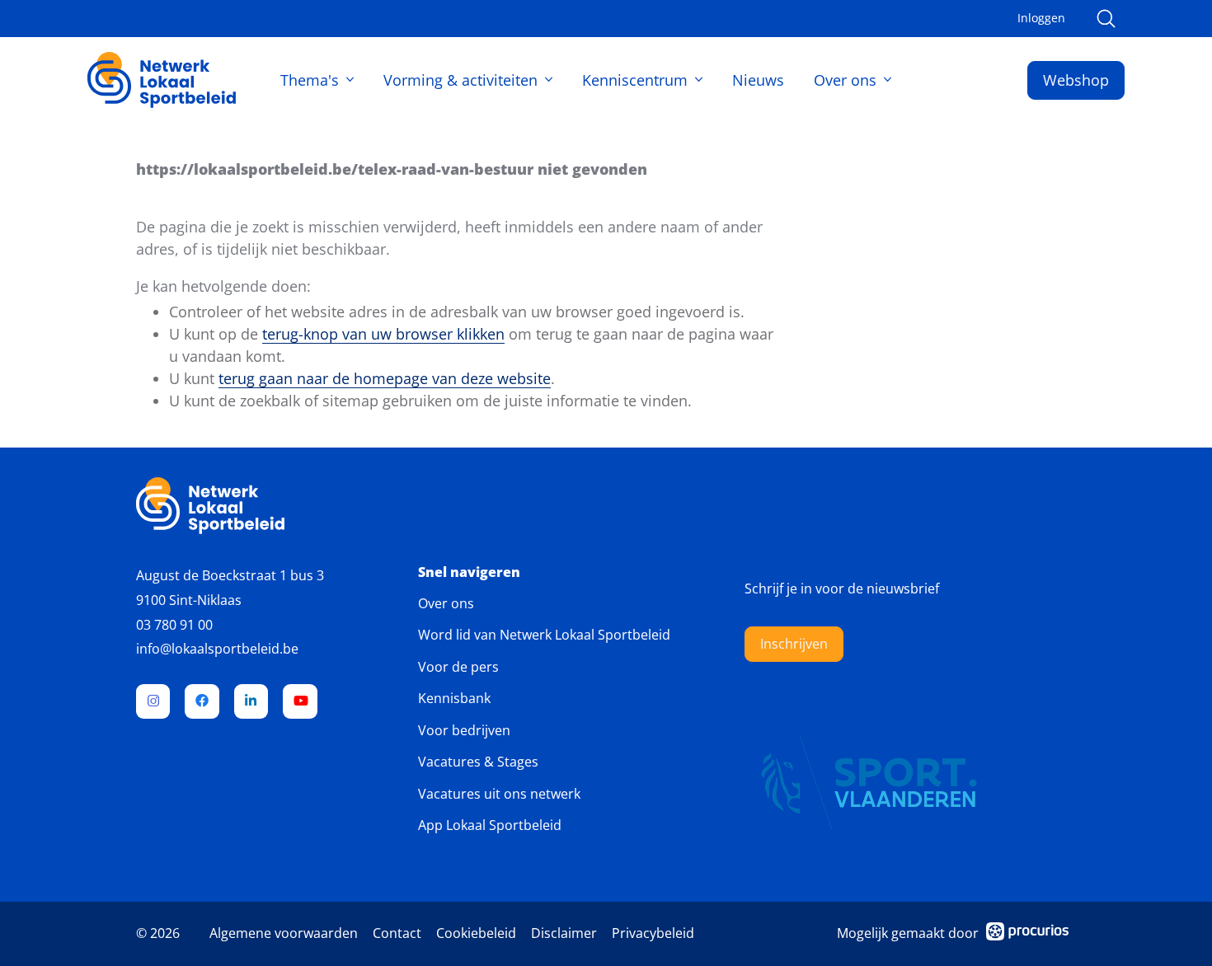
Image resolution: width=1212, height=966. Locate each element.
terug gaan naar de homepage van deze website (384, 378)
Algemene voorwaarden (283, 933)
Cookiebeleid (476, 933)
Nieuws (758, 80)
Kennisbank (454, 698)
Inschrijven (794, 644)
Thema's (309, 80)
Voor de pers (458, 667)
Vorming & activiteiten (460, 80)
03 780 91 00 (174, 625)
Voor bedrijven (464, 730)
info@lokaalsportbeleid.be (217, 649)
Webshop (1076, 80)
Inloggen (1041, 18)
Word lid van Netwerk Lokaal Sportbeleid (544, 635)
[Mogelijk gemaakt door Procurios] (1027, 934)
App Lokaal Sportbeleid (489, 825)
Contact (397, 933)
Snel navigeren (469, 572)
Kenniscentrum (635, 80)
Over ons (845, 80)
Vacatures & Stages (478, 762)
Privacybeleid (653, 933)
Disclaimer (564, 933)
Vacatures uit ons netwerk (499, 794)
